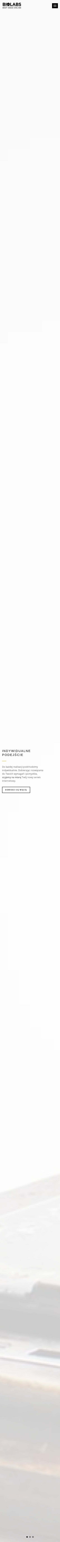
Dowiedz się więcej (16, 790)
